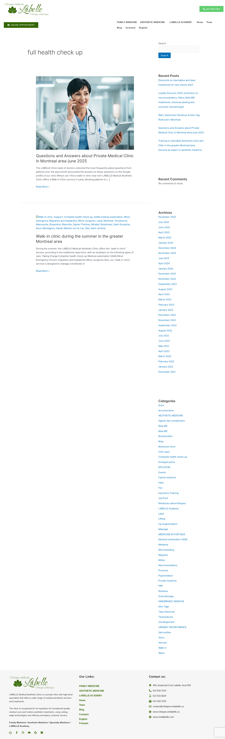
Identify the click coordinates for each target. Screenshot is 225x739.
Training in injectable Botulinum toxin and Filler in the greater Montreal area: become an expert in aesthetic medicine (180, 145)
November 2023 (167, 278)
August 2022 (165, 330)
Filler (161, 482)
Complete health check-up (172, 456)
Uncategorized (166, 621)
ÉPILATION (164, 467)
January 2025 (165, 242)
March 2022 (164, 356)
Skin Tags (163, 606)
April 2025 (164, 232)
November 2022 (167, 320)
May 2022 (163, 345)
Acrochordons (166, 410)
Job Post (163, 498)
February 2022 (166, 361)
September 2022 (167, 325)
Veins (161, 637)
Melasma (163, 544)
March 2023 (164, 299)
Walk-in (162, 647)
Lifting (161, 518)
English (143, 27)
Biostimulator (165, 436)
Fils (160, 487)
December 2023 (167, 273)
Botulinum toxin (166, 446)
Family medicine (167, 477)
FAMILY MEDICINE (127, 22)
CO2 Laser (164, 451)
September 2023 (167, 284)
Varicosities (164, 632)
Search (162, 43)
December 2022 (167, 314)
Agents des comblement (171, 420)
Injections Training (168, 493)
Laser (161, 513)
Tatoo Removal (166, 611)
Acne (161, 405)
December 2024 (167, 247)
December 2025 (167, 216)
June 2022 (164, 340)
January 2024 (165, 268)
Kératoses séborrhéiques (172, 503)
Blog (119, 27)
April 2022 (164, 351)
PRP (160, 585)
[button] (153, 22)
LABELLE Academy (168, 508)
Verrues (162, 642)
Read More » (43, 187)
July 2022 (163, 335)
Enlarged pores (166, 462)
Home (200, 22)
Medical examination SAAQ (172, 539)
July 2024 (163, 258)
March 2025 (164, 237)
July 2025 (163, 222)
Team (209, 22)
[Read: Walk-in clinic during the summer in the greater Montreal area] (85, 222)
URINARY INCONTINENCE (172, 627)
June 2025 (164, 227)
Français (83, 723)
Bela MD (162, 425)
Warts (161, 653)
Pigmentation (165, 575)
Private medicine (167, 580)
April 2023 (164, 294)
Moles (161, 560)
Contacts (131, 27)
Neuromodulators (167, 565)
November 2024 (167, 253)
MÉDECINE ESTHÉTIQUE (171, 534)
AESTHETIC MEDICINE (170, 415)
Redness (163, 591)
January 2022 (165, 366)
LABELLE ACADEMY (181, 22)
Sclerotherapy (166, 596)
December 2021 (167, 371)
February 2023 (166, 304)
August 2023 (165, 289)
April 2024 (164, 263)
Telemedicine (165, 616)
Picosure (163, 570)
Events (162, 472)
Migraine (163, 555)
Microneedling (166, 549)
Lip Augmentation (167, 523)
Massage (163, 529)
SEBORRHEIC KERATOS (171, 601)
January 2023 (165, 309)
